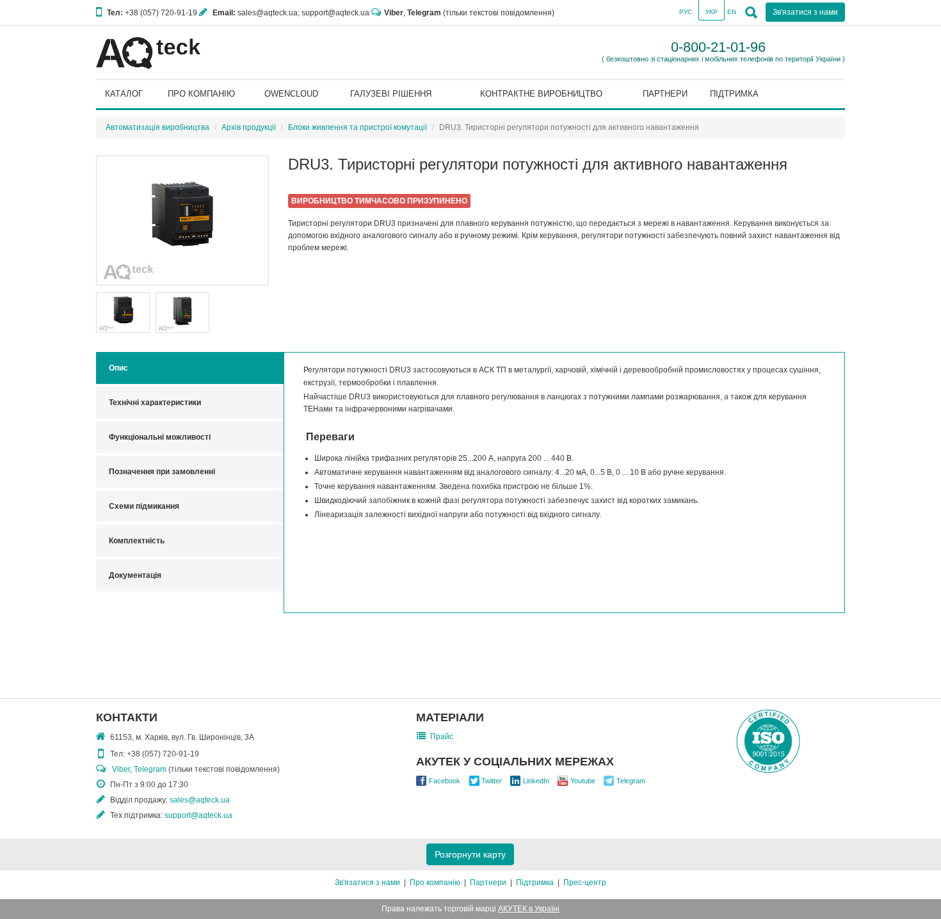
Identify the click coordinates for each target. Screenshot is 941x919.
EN (731, 11)
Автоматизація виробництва (157, 127)
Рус (685, 11)
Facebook (444, 781)
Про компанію (435, 882)
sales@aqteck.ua (200, 799)
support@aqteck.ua (198, 815)
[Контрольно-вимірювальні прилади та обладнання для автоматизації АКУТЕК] (148, 52)
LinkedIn (536, 781)
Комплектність (137, 540)
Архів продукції (248, 127)
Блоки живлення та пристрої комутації (357, 127)
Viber (393, 12)
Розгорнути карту (470, 854)
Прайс (441, 736)
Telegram (424, 12)
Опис (118, 368)
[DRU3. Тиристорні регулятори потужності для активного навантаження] (182, 220)
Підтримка (535, 882)
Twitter (491, 781)
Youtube (582, 781)
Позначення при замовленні (162, 471)
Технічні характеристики (155, 402)
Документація (135, 575)
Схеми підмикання (144, 506)
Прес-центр (584, 882)
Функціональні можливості (160, 437)
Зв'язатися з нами (367, 882)
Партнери (488, 882)
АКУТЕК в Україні (528, 908)
